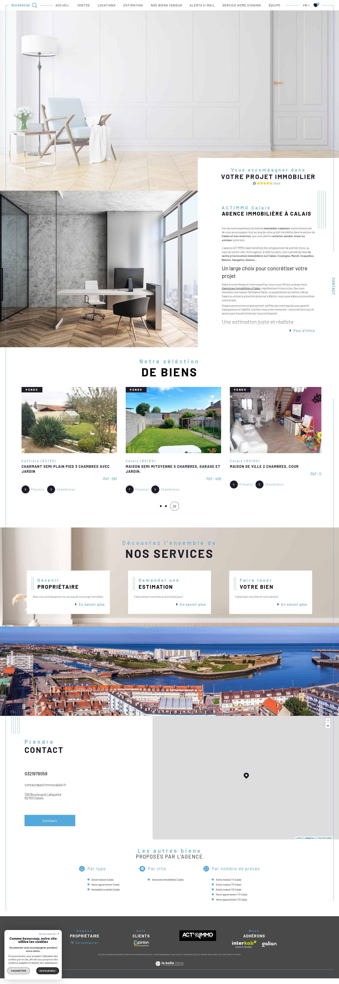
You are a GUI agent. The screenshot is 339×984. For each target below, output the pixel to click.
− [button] (328, 731)
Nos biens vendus (166, 5)
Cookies (236, 960)
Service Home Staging (242, 5)
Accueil (62, 5)
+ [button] (328, 726)
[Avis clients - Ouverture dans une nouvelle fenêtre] (141, 949)
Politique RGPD (225, 960)
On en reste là (47, 934)
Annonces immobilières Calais (168, 885)
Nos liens (212, 960)
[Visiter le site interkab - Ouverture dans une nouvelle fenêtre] (244, 949)
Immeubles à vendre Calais (105, 895)
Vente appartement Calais (105, 890)
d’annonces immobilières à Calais (241, 288)
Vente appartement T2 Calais (231, 900)
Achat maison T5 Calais (228, 890)
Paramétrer (18, 970)
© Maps (309, 843)
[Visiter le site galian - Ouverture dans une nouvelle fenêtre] (269, 950)
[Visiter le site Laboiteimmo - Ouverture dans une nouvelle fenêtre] (169, 973)
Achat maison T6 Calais (228, 895)
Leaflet (298, 843)
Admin (204, 960)
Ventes (83, 5)
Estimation (133, 5)
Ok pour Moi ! (47, 970)
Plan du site (176, 960)
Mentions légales (191, 960)
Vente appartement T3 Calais (231, 905)
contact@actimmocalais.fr (45, 790)
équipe (274, 5)
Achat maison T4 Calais (228, 885)
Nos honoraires (162, 960)
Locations (106, 5)
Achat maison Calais (102, 885)
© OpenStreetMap (324, 843)
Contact (333, 286)
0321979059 (36, 779)
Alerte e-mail (202, 5)
